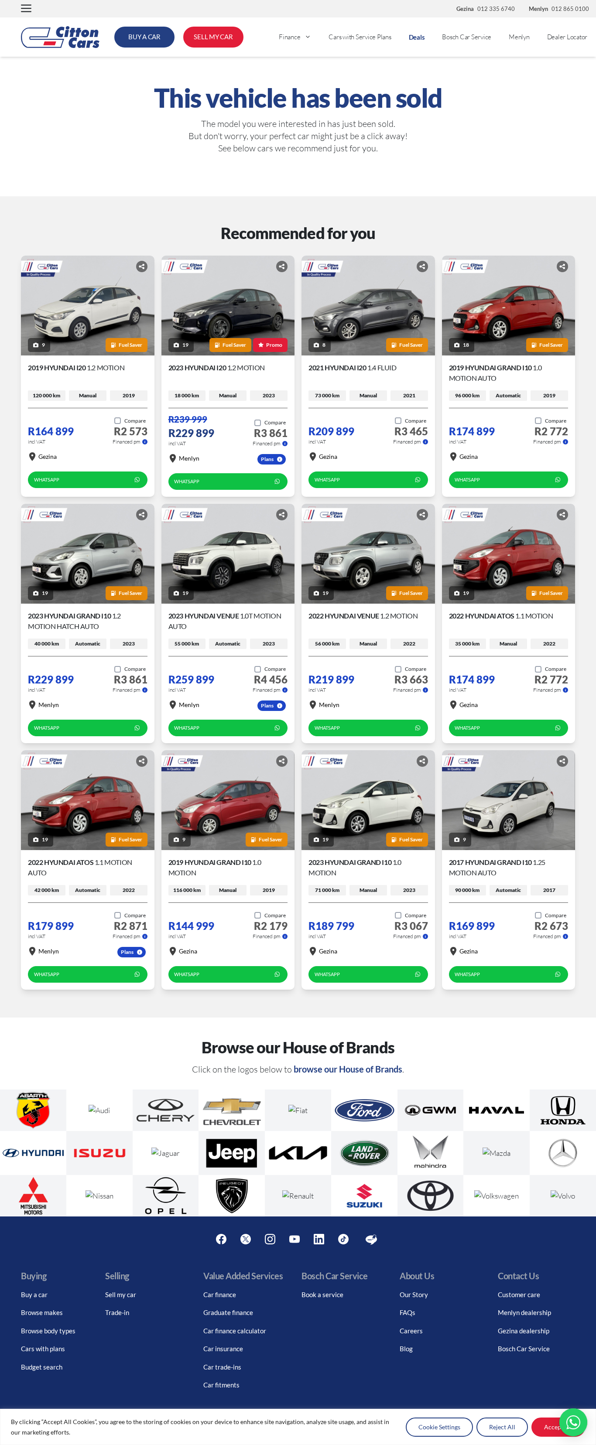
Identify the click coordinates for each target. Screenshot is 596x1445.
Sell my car (120, 1294)
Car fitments (221, 1385)
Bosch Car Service (466, 37)
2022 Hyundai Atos (501, 615)
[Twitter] (245, 1239)
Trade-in (117, 1312)
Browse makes (42, 1312)
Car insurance (223, 1349)
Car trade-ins (222, 1367)
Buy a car (34, 1294)
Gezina (47, 456)
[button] (26, 9)
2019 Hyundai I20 (76, 367)
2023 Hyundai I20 (216, 367)
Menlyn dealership (524, 1312)
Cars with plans (43, 1349)
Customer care (519, 1294)
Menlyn (519, 37)
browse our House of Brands (348, 1069)
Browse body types (48, 1331)
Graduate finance (228, 1312)
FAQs (407, 1312)
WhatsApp (46, 479)
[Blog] (371, 1239)
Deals (417, 37)
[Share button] (141, 266)
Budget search (41, 1367)
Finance (289, 37)
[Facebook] (221, 1239)
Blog (406, 1349)
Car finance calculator (234, 1331)
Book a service (322, 1294)
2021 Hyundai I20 (352, 367)
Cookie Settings (439, 1427)
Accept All (558, 1427)
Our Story (414, 1294)
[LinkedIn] (319, 1239)
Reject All (502, 1427)
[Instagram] (270, 1239)
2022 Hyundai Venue (363, 615)
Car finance (219, 1294)
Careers (411, 1331)
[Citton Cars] (60, 37)
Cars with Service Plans (360, 37)
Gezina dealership (523, 1331)
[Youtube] (294, 1239)
